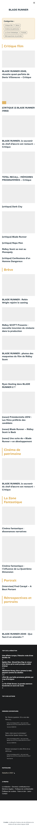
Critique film (9, 25)
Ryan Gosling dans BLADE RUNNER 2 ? (16, 386)
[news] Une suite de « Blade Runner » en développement (17, 440)
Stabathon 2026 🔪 (8, 773)
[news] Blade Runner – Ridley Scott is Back (18, 431)
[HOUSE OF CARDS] (18, 285)
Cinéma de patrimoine (12, 29)
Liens (29, 791)
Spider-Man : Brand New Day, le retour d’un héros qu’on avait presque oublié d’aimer (17, 664)
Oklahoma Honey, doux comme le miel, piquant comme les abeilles (17, 672)
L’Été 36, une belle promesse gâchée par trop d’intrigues (18, 678)
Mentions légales (8, 789)
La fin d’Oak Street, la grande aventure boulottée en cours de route (17, 685)
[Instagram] (11, 816)
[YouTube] (15, 816)
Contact (4, 793)
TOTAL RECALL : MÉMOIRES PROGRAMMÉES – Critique (17, 178)
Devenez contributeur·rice (21, 787)
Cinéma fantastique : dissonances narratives (14, 530)
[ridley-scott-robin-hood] (18, 314)
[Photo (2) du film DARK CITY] (18, 194)
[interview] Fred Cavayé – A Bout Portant (17, 588)
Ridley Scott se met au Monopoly (14, 251)
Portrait (23, 32)
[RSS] (35, 816)
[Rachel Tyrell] (18, 343)
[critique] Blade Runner (14, 236)
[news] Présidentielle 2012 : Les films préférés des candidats (17, 420)
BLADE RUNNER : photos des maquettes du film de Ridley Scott (17, 356)
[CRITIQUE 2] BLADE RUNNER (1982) (18, 109)
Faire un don (21, 791)
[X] (7, 816)
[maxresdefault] (18, 372)
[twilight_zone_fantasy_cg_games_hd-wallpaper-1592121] (18, 549)
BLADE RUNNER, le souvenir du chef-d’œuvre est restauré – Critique (18, 143)
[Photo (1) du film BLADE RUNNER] (18, 222)
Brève (17, 25)
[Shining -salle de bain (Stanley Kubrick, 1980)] (18, 516)
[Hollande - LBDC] (18, 402)
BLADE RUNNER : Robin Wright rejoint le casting (15, 301)
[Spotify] (31, 816)
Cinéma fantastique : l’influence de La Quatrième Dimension (17, 568)
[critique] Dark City (12, 206)
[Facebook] (3, 816)
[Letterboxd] (27, 816)
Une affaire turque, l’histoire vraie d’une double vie (17, 656)
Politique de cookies (9, 791)
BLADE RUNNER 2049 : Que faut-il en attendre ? (17, 635)
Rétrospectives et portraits (13, 36)
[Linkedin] (19, 816)
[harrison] (18, 93)
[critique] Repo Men (12, 242)
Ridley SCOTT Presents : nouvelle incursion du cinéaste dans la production (18, 328)
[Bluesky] (23, 816)
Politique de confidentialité (24, 789)
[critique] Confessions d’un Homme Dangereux (16, 260)
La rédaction (6, 787)
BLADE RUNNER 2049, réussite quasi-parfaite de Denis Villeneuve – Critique (16, 74)
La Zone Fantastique (11, 32)
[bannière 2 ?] (18, 618)
